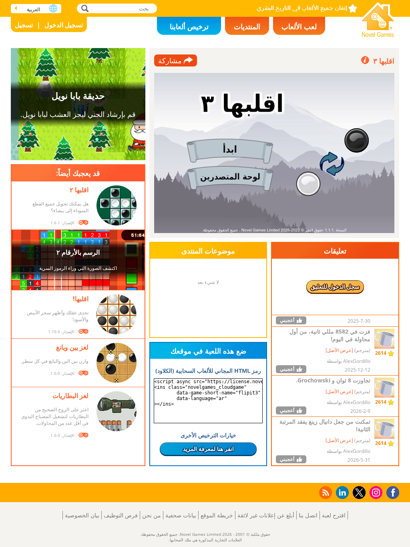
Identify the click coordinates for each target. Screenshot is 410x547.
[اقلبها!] (116, 314)
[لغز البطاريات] (116, 411)
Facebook (390, 491)
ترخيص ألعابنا (189, 26)
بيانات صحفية (180, 515)
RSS (325, 492)
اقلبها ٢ (79, 189)
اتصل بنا (308, 515)
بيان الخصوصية (82, 515)
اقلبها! (80, 298)
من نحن (151, 515)
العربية (33, 9)
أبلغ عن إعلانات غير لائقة (265, 515)
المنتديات (247, 26)
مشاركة (170, 60)
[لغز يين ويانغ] (116, 363)
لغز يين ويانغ (72, 347)
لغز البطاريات (70, 395)
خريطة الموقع (217, 515)
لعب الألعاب (299, 26)
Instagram (375, 492)
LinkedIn (341, 492)
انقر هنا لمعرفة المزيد (208, 448)
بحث (83, 8)
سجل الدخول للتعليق (335, 286)
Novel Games (378, 17)
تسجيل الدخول (63, 24)
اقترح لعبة (334, 515)
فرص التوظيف (121, 515)
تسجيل (24, 24)
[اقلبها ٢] (116, 205)
